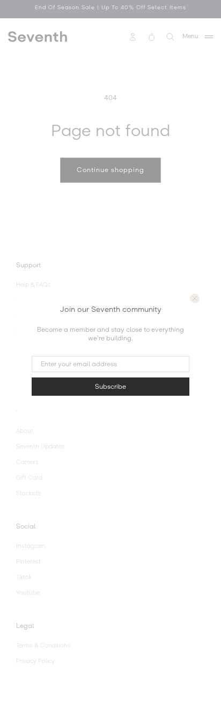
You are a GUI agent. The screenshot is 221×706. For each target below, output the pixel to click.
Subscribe (110, 386)
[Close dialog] (194, 298)
